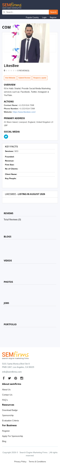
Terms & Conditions (37, 461)
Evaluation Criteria (10, 420)
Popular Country (32, 17)
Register (53, 17)
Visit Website (10, 78)
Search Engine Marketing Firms (33, 452)
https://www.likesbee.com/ (24, 112)
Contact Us (7, 395)
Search (53, 12)
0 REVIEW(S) (23, 70)
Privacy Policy (20, 461)
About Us (6, 389)
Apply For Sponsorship (12, 436)
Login (44, 17)
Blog (4, 441)
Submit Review (24, 78)
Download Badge (10, 410)
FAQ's (5, 400)
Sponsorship (8, 415)
